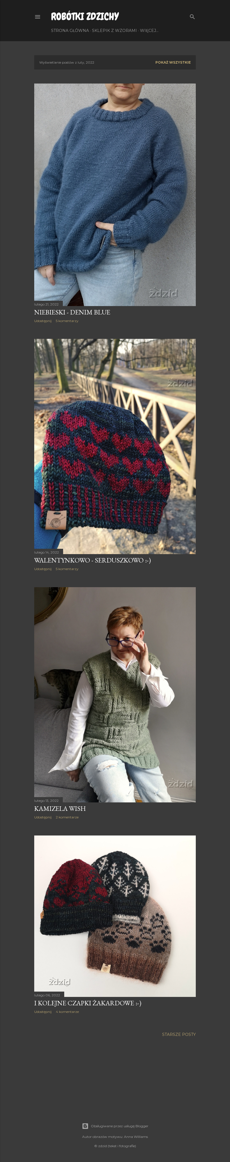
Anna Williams (136, 1137)
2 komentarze (67, 817)
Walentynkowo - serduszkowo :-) (92, 560)
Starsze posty (179, 1034)
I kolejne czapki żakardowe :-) (87, 1003)
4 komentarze (67, 1012)
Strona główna (70, 30)
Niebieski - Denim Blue (72, 312)
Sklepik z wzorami (114, 30)
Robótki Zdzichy (85, 16)
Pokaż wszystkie (173, 62)
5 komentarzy (67, 321)
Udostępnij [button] (43, 321)
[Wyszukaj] (192, 15)
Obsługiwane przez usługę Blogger (119, 1126)
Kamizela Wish (60, 808)
